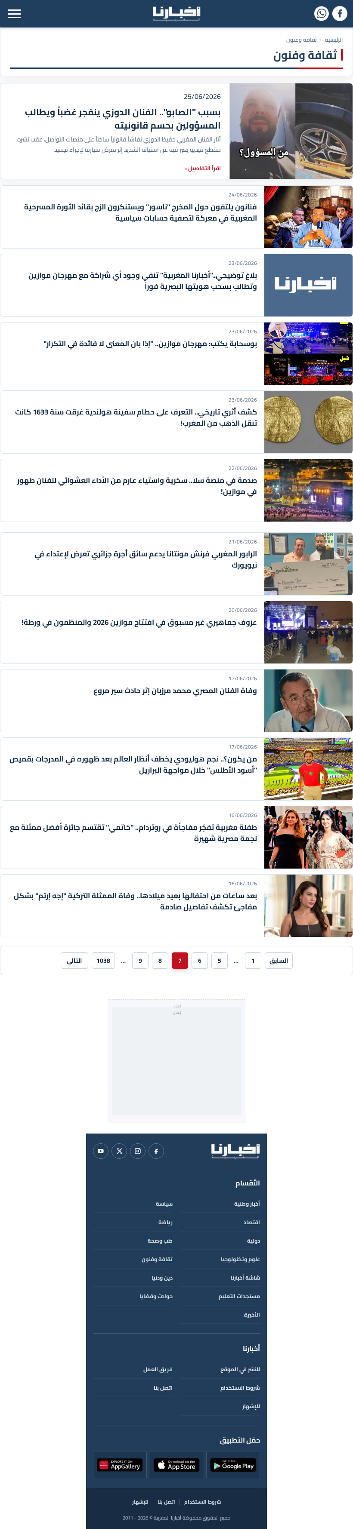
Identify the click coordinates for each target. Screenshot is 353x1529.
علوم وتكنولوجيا (240, 1259)
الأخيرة (252, 1315)
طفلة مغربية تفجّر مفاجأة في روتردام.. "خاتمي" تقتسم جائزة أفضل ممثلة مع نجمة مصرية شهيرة (133, 832)
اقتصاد (252, 1222)
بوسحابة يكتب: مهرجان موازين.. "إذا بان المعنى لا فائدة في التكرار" (150, 343)
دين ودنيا (162, 1278)
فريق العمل (158, 1369)
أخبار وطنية (247, 1204)
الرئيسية (334, 40)
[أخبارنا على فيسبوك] (339, 13)
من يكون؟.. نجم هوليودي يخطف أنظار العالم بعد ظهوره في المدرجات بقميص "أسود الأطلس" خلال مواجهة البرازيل (133, 764)
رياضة (165, 1222)
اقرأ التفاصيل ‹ (203, 168)
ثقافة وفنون (157, 1259)
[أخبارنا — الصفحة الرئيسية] (176, 14)
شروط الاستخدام (240, 1388)
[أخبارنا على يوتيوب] (100, 1151)
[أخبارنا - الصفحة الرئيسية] (235, 1151)
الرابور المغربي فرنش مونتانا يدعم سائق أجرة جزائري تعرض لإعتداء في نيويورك (145, 559)
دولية (253, 1241)
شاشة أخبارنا (245, 1278)
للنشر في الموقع (240, 1369)
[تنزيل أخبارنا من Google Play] (233, 1465)
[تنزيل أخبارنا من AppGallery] (120, 1465)
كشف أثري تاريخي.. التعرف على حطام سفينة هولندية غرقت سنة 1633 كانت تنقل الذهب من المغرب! (136, 417)
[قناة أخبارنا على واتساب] (321, 13)
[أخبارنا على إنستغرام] (138, 1151)
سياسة (164, 1204)
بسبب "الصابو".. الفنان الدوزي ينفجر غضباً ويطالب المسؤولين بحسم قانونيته (123, 119)
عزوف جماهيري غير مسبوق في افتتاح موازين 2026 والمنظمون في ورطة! (139, 622)
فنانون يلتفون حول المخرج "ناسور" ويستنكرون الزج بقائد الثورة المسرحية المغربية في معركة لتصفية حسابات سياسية (140, 212)
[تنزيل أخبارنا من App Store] (177, 1465)
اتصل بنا (163, 1388)
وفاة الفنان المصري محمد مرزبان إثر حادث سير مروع (175, 690)
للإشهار (251, 1406)
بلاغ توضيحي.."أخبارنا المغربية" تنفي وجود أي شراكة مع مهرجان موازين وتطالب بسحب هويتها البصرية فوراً (142, 280)
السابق (278, 960)
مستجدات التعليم (239, 1296)
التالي (74, 960)
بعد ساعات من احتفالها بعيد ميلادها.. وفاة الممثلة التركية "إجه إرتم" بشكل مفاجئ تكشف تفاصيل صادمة (135, 901)
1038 (103, 960)
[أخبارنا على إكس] (119, 1151)
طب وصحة (160, 1241)
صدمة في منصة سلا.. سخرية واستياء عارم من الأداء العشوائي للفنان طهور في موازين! (137, 485)
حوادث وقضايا (156, 1296)
